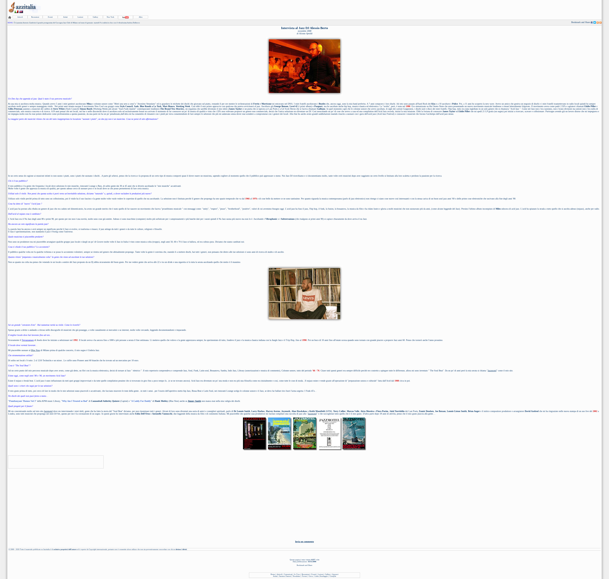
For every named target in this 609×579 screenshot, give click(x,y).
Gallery (95, 17)
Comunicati (288, 574)
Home (273, 574)
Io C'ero (297, 574)
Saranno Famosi (285, 576)
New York (110, 17)
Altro (141, 17)
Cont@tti (333, 576)
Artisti (65, 17)
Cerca (311, 576)
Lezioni (80, 17)
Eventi (50, 17)
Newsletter (296, 576)
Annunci (335, 574)
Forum (304, 576)
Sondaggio (324, 576)
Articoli (20, 17)
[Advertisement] (543, 7)
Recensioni (35, 17)
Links (316, 576)
